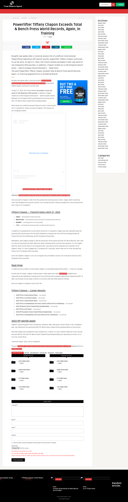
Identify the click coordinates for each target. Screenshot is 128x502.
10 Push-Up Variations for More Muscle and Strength (14, 489)
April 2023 (101, 111)
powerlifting (63, 274)
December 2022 (103, 120)
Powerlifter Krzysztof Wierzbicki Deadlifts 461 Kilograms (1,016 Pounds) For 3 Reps (44, 195)
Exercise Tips (43, 353)
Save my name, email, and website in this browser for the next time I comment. (34, 442)
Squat (18, 217)
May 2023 (101, 109)
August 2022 (102, 128)
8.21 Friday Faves (24, 361)
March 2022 (101, 139)
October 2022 (102, 124)
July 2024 (101, 78)
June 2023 (101, 106)
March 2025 (101, 60)
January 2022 (102, 144)
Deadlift (19, 222)
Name (14, 420)
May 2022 (101, 135)
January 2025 (102, 65)
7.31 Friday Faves (24, 387)
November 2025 (103, 43)
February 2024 (102, 89)
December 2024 (103, 67)
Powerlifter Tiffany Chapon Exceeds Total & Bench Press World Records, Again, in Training (44, 346)
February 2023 (102, 115)
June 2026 (101, 27)
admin (50, 37)
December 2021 (103, 146)
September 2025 (103, 47)
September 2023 (103, 100)
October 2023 (102, 98)
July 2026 (101, 25)
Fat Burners (51, 353)
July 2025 (101, 52)
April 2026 (101, 32)
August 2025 (102, 49)
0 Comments (33, 18)
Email (13, 427)
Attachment (15, 446)
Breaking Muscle (17, 349)
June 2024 (101, 80)
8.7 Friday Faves (24, 378)
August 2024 (102, 76)
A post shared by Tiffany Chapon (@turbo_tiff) (37, 189)
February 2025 (102, 62)
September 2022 (103, 126)
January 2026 (102, 38)
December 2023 (103, 93)
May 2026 (101, 30)
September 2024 (103, 73)
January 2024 (102, 91)
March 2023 (101, 113)
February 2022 (102, 142)
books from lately (24, 370)
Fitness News (58, 353)
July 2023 (101, 104)
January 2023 (102, 117)
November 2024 (103, 69)
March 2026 (101, 34)
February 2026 (102, 36)
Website (14, 435)
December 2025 (103, 41)
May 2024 (101, 82)
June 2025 (101, 54)
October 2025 (102, 45)
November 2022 (103, 122)
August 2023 (102, 102)
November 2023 (103, 95)
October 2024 (102, 71)
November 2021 (103, 148)
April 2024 (101, 84)
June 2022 (101, 133)
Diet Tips (26, 353)
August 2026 (102, 23)
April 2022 (101, 137)
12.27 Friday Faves (38, 489)
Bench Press (20, 220)
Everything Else (34, 353)
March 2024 (101, 87)
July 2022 (101, 131)
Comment (15, 405)
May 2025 (101, 56)
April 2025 (101, 58)
